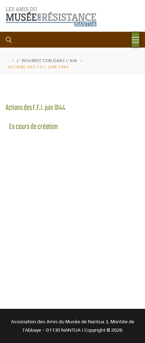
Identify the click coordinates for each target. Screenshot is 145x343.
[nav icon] (135, 39)
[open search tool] (9, 40)
